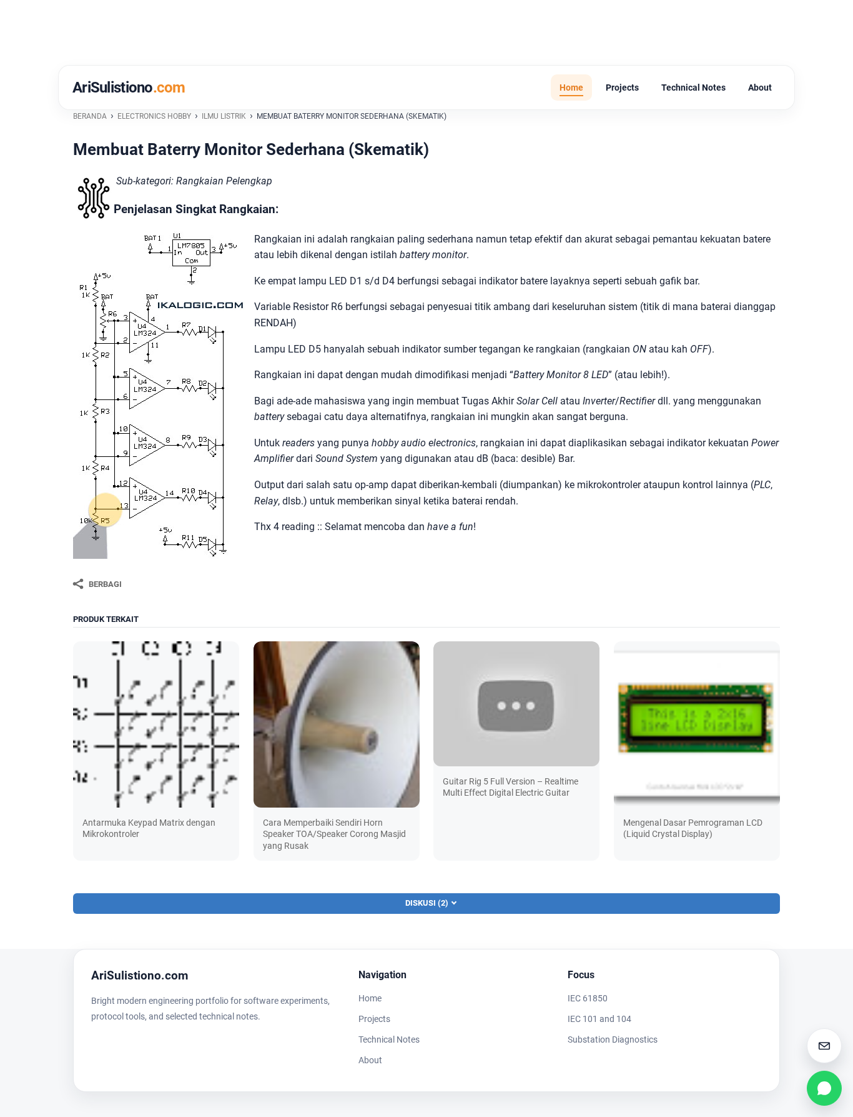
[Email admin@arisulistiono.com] (824, 1045)
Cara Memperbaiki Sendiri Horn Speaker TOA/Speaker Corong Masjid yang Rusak (334, 834)
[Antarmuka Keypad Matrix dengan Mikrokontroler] (156, 724)
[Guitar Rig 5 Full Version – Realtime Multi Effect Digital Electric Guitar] (516, 703)
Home (571, 88)
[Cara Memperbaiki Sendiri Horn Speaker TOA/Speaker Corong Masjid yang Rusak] (337, 724)
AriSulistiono (128, 87)
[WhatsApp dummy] (824, 1088)
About (760, 88)
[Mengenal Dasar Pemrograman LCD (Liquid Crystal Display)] (697, 724)
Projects (622, 88)
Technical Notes (693, 88)
